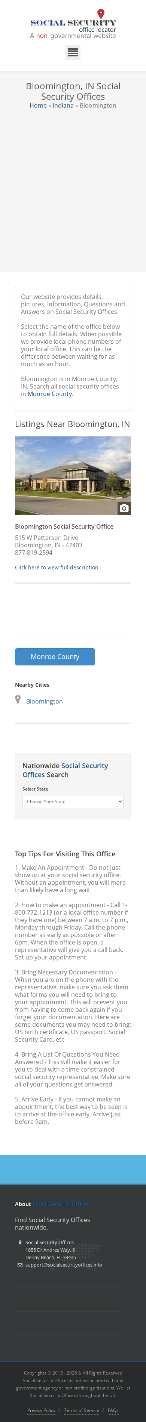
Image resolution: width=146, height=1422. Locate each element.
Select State (35, 789)
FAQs (113, 1410)
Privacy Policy (41, 1410)
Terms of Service (81, 1410)
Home (38, 105)
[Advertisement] (73, 186)
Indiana (63, 105)
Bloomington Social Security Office (64, 526)
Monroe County (50, 394)
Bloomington (44, 701)
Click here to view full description (56, 567)
